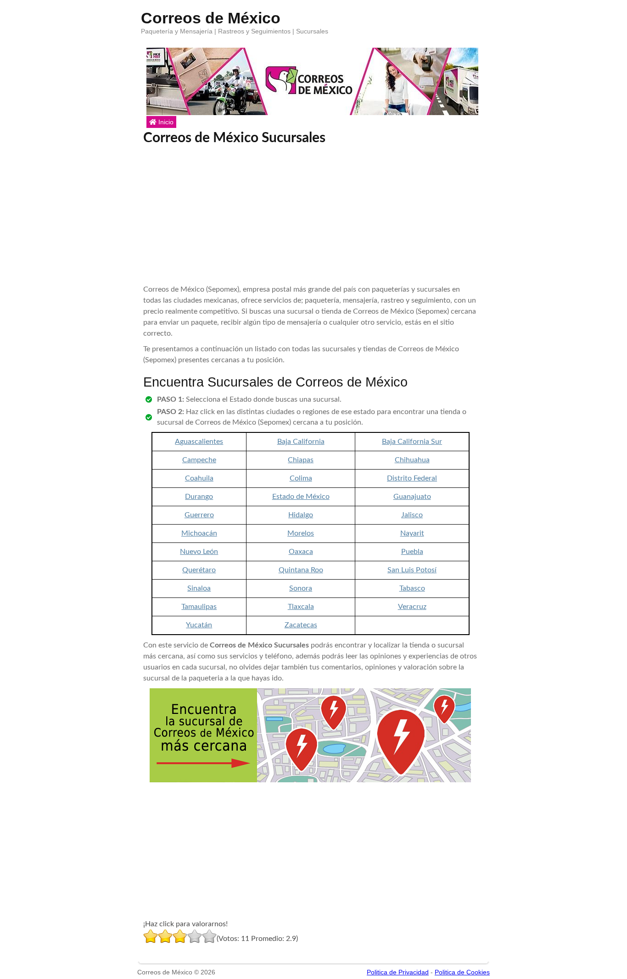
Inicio (165, 122)
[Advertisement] (310, 215)
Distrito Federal (412, 478)
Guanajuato (412, 496)
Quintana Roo (301, 570)
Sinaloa (199, 588)
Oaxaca (301, 551)
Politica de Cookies (462, 972)
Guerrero (199, 515)
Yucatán (199, 625)
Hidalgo (300, 515)
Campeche (199, 460)
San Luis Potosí (412, 570)
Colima (301, 478)
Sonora (300, 588)
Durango (199, 496)
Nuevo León (199, 551)
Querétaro (199, 570)
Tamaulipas (199, 606)
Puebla (412, 551)
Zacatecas (301, 625)
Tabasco (412, 588)
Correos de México (210, 16)
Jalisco (412, 515)
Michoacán (199, 533)
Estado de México (301, 496)
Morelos (300, 533)
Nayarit (412, 533)
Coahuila (199, 478)
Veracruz (412, 606)
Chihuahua (412, 460)
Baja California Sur (412, 441)
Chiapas (301, 460)
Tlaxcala (301, 606)
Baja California (301, 441)
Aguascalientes (199, 441)
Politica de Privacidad (398, 972)
